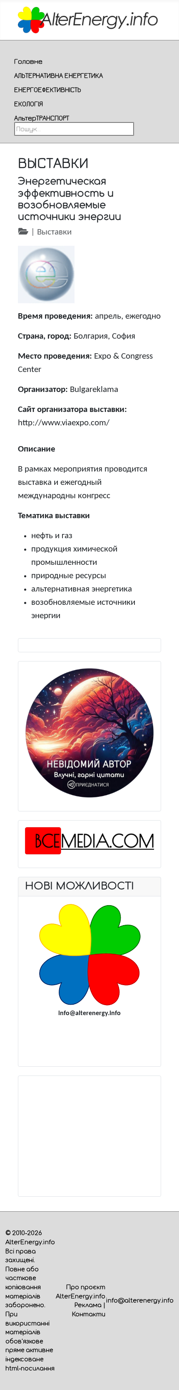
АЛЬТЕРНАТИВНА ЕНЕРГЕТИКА (58, 75)
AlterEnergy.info (30, 1242)
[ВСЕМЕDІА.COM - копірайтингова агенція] (89, 840)
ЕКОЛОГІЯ (28, 104)
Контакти (88, 1314)
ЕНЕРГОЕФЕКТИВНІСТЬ (47, 89)
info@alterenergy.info (140, 1300)
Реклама (88, 1305)
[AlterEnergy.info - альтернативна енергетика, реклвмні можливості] (89, 954)
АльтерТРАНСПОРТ (41, 118)
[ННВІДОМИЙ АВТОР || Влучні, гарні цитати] (89, 733)
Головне (28, 61)
